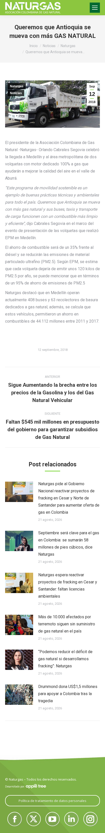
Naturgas (16, 86)
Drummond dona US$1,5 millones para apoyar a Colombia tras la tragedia (67, 693)
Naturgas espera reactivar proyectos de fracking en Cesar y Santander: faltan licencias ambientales (67, 585)
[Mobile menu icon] (95, 8)
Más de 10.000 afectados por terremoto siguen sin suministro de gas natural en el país (66, 624)
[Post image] (19, 492)
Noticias (16, 93)
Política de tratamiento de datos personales (52, 800)
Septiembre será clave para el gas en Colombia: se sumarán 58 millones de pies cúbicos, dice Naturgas (68, 543)
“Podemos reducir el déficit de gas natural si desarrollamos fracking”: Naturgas (65, 658)
